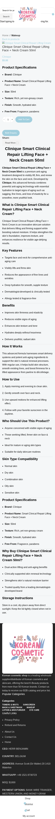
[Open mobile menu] (3, 14)
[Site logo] (27, 13)
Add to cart (23, 119)
